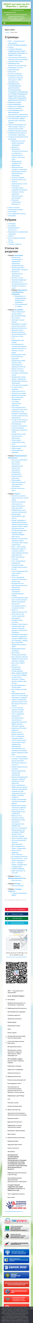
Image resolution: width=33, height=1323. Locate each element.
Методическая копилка (19, 395)
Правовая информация (19, 280)
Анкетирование (16, 424)
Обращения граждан (14, 102)
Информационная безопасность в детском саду (17, 1173)
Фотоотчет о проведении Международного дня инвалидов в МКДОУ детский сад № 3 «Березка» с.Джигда (19, 832)
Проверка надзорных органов (17, 131)
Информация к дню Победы (16, 1095)
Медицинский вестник (14, 1076)
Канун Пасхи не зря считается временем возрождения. (18, 616)
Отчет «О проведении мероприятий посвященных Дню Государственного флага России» (19, 565)
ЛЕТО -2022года (17, 854)
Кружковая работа (17, 330)
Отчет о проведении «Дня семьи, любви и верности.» (20, 573)
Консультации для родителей (17, 1080)
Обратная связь (17, 880)
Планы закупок (16, 440)
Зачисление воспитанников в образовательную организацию (17, 1114)
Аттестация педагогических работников (16, 403)
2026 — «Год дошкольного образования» (15, 991)
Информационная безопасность (17, 1008)
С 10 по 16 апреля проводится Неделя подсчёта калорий (18, 710)
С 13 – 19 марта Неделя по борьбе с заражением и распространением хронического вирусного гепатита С (20, 761)
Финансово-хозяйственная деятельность (16, 202)
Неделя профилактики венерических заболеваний (19, 773)
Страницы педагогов (14, 244)
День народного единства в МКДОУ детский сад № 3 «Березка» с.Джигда (20, 659)
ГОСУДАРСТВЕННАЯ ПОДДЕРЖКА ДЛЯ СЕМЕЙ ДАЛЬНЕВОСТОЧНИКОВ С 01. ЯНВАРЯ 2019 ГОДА (16, 1187)
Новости (11, 236)
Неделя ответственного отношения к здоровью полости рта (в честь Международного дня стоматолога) (19, 809)
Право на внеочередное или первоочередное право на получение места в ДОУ (17, 126)
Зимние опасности (17, 369)
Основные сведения (18, 177)
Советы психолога (14, 207)
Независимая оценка (18, 442)
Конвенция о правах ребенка (16, 1130)
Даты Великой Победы (19, 316)
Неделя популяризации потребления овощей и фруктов (19, 801)
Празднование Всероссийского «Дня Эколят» (18, 516)
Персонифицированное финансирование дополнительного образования (18, 112)
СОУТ (13, 444)
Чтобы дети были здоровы (20, 385)
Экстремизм (12, 215)
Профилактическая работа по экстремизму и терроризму (16, 1003)
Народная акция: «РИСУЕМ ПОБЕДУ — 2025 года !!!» (19, 534)
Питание (11, 242)
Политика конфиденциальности (18, 116)
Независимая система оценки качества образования (19, 436)
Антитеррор (12, 223)
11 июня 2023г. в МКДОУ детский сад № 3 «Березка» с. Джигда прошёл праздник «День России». (19, 679)
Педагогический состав (19, 179)
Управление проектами (19, 446)
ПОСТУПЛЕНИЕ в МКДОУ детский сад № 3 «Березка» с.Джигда (16, 120)
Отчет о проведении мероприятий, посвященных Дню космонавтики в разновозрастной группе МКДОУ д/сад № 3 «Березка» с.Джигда (19, 720)
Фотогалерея (12, 211)
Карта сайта (12, 71)
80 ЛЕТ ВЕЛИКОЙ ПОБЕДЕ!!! (17, 45)
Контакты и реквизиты (15, 73)
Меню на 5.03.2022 (17, 885)
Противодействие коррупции (16, 1011)
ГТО (13, 338)
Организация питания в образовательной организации (19, 173)
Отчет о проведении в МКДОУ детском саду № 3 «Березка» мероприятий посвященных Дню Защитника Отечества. (20, 789)
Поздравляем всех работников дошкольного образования (19, 585)
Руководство (16, 186)
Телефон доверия (17, 671)
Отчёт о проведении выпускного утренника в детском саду (19, 579)
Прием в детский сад (18, 332)
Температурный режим (15, 209)
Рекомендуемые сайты (19, 354)
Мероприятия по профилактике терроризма (19, 292)
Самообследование (18, 428)
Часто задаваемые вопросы (17, 213)
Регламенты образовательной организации (17, 274)
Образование (16, 165)
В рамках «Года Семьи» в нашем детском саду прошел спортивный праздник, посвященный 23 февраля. (20, 628)
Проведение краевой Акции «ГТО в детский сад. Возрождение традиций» (20, 695)
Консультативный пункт (19, 334)
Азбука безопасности (18, 391)
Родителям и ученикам (19, 393)
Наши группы (16, 318)
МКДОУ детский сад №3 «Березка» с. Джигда (16, 5)
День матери (16, 652)
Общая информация (14, 104)
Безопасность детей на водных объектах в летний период (20, 498)
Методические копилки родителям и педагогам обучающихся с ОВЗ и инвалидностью (15, 1052)
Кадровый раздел (13, 69)
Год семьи (15, 622)
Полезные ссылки (17, 278)
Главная (10, 47)
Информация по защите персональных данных (15, 1126)
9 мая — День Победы (19, 547)
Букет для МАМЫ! (17, 642)
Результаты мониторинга (19, 426)
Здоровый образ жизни (15, 61)
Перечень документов (15, 108)
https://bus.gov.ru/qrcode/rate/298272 (17, 957)
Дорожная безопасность (19, 328)
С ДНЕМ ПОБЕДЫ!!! (18, 868)
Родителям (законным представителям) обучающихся (18, 484)
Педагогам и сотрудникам (16, 106)
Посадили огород (17, 620)
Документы (15, 147)
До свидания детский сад (19, 856)
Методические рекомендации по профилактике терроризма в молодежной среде (18, 261)
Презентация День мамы (19, 838)
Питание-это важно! (18, 371)
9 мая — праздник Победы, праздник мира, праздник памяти (19, 864)
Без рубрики (12, 226)
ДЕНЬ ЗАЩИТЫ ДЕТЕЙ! (19, 673)
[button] (4, 23)
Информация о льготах (15, 67)
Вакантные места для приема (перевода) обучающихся (18, 143)
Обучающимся (16, 480)
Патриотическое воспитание (16, 1137)
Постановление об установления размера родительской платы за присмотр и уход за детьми (19, 348)
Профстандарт (16, 448)
